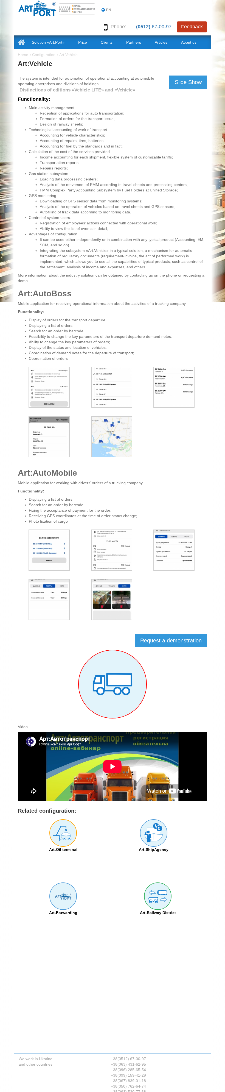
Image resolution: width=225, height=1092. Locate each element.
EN (108, 10)
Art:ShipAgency (153, 849)
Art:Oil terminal (63, 849)
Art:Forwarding (63, 912)
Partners (133, 42)
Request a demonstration (171, 640)
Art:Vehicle (68, 54)
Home (23, 54)
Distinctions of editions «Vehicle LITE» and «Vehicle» (77, 90)
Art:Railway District (158, 912)
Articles (161, 42)
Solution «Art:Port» (48, 42)
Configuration (43, 54)
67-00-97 (153, 26)
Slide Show (188, 82)
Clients (107, 42)
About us (188, 42)
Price (82, 42)
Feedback (192, 26)
